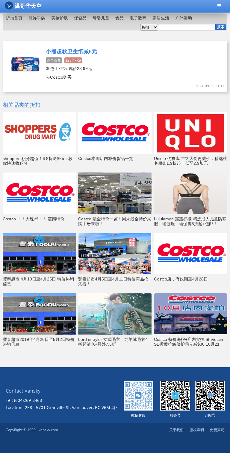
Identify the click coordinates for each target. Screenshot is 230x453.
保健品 (80, 18)
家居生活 (160, 18)
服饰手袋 (36, 18)
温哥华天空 (28, 6)
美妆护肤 (59, 18)
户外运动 (183, 18)
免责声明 (217, 429)
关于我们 (176, 429)
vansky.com (48, 429)
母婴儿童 (101, 18)
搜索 (220, 27)
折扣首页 (14, 18)
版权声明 (197, 429)
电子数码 (138, 18)
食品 (119, 18)
